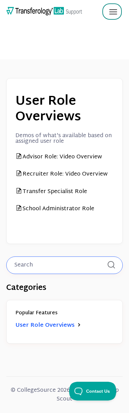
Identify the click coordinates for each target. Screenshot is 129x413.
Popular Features (36, 313)
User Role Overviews (45, 325)
